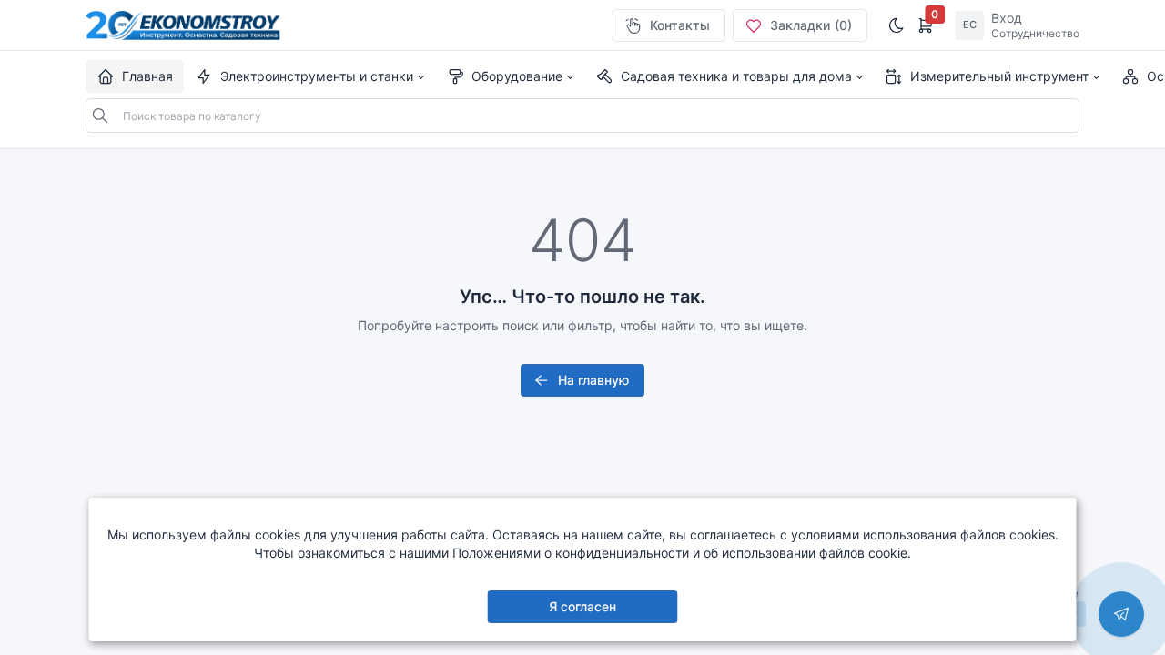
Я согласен (582, 606)
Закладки (811, 25)
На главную (593, 380)
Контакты (680, 25)
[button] (309, 76)
